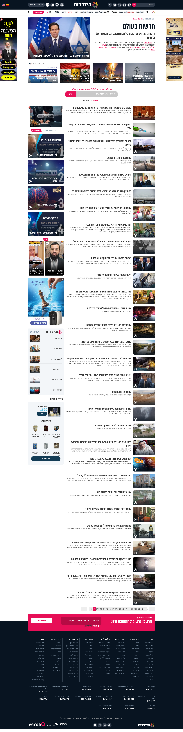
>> (82, 609)
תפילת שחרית (40, 643)
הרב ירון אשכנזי (73, 661)
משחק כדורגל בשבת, (110, 47)
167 (126, 609)
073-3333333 (150, 708)
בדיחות (108, 649)
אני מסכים (90, 100)
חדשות (138, 12)
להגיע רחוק (121, 664)
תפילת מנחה (40, 646)
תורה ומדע (136, 661)
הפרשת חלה (57, 670)
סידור (42, 639)
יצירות (108, 670)
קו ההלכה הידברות (128, 696)
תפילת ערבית (40, 649)
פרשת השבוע (135, 670)
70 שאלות (106, 12)
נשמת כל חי (40, 673)
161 (145, 609)
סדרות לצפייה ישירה (104, 655)
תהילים (42, 664)
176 (97, 609)
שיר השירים (40, 670)
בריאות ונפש (89, 664)
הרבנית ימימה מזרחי (55, 655)
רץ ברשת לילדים (105, 646)
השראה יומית (121, 670)
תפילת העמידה (39, 652)
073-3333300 (129, 699)
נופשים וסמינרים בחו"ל (105, 706)
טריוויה (108, 664)
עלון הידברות (149, 649)
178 (91, 609)
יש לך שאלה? (34, 332)
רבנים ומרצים (73, 639)
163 (138, 609)
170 (116, 609)
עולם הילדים (114, 12)
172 (110, 609)
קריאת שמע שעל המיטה (37, 680)
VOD (147, 12)
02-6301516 (151, 701)
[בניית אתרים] (61, 725)
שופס (81, 12)
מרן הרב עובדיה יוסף (72, 646)
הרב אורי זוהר (74, 667)
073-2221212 (129, 689)
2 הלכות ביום (149, 655)
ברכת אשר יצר (40, 676)
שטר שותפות (130, 12)
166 (129, 609)
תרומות (70, 12)
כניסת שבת (150, 661)
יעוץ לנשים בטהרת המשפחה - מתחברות (146, 697)
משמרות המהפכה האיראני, (137, 47)
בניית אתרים (51, 725)
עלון (85, 12)
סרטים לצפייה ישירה (104, 652)
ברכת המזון (41, 655)
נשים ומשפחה (56, 639)
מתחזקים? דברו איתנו (36, 4)
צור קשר (64, 12)
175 (100, 609)
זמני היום (90, 12)
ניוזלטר (151, 652)
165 (132, 609)
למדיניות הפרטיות (87, 100)
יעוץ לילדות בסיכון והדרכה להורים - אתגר (38, 688)
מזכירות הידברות (150, 687)
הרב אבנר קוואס (73, 673)
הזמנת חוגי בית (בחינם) (62, 696)
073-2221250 (129, 708)
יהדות (137, 643)
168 (122, 609)
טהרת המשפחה (56, 649)
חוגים (108, 673)
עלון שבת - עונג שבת (106, 687)
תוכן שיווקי (136, 676)
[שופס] (57, 5)
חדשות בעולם (148, 42)
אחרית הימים (89, 667)
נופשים (151, 664)
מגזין (142, 12)
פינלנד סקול (89, 655)
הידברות (150, 639)
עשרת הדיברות (88, 652)
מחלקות (76, 12)
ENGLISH (57, 12)
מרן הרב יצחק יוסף (72, 649)
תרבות (137, 664)
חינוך (91, 661)
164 (135, 609)
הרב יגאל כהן (74, 655)
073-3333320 (43, 691)
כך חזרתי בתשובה (120, 667)
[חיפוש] (134, 5)
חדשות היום (135, 649)
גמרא (91, 649)
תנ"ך (91, 646)
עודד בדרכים (121, 643)
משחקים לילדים (105, 658)
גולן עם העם (121, 658)
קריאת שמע (40, 661)
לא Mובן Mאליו (120, 646)
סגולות (91, 658)
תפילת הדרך (40, 667)
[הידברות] (85, 5)
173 (107, 609)
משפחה (136, 658)
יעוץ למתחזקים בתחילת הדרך (60, 687)
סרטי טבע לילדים (104, 667)
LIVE (50, 12)
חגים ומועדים (135, 673)
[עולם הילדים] (62, 5)
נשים (137, 652)
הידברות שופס (149, 670)
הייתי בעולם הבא (120, 673)
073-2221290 (64, 699)
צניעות (59, 658)
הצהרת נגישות (149, 676)
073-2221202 (107, 708)
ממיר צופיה (152, 706)
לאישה (59, 643)
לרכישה (42, 413)
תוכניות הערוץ (120, 639)
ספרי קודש (89, 673)
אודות (151, 680)
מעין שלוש (41, 658)
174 (103, 609)
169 (119, 609)
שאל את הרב (98, 12)
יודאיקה (90, 676)
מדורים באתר (134, 639)
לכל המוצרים (46, 458)
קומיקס (108, 661)
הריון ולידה (58, 664)
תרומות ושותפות (148, 667)
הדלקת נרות (57, 652)
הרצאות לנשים (56, 667)
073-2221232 (64, 689)
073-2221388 (107, 689)
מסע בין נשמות (120, 661)
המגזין (137, 646)
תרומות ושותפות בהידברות (126, 687)
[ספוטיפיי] (47, 5)
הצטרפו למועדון (37, 12)
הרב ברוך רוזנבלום (72, 664)
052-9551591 (107, 699)
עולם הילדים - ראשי (104, 643)
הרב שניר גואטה (73, 658)
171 (113, 609)
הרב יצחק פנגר (73, 652)
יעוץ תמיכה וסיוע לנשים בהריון (103, 696)
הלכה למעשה (121, 652)
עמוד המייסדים (149, 673)
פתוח (123, 655)
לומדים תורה (89, 643)
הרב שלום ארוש (73, 670)
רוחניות (137, 655)
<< (153, 609)
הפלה (59, 661)
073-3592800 (86, 689)
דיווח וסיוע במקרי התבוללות (83, 696)
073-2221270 (43, 699)
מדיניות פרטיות (149, 643)
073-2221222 (150, 689)
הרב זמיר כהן (122, 12)
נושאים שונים (88, 639)
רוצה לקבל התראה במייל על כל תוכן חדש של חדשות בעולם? (91, 89)
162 (142, 609)
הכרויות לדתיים (88, 670)
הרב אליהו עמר (73, 676)
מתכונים (58, 646)
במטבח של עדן (120, 649)
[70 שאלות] (52, 5)
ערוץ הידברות (149, 646)
